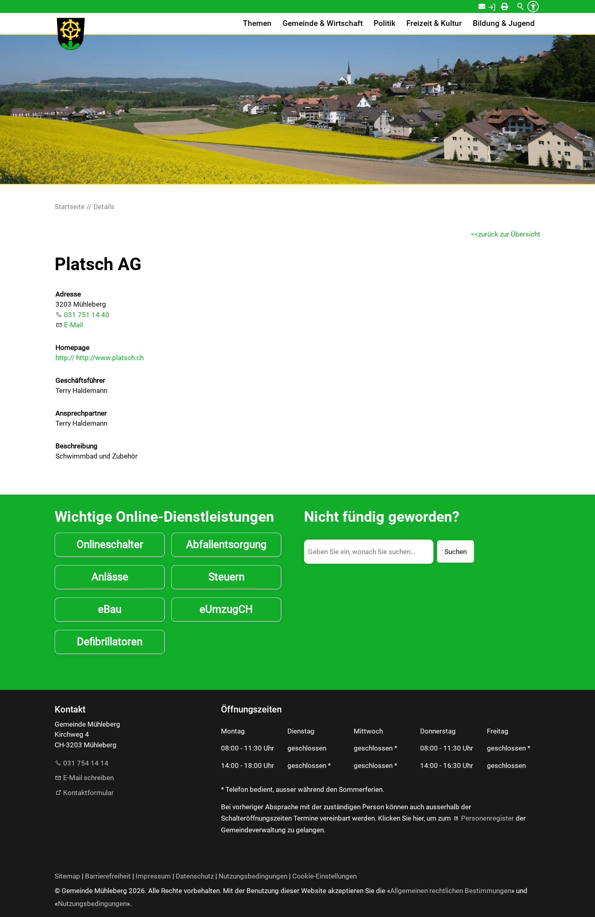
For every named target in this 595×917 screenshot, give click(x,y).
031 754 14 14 (85, 763)
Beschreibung (76, 446)
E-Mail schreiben (88, 778)
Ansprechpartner (81, 413)
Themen (257, 23)
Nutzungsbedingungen (253, 876)
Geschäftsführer (80, 380)
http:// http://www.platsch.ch (99, 358)
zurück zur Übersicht (509, 234)
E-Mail (73, 325)
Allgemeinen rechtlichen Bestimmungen (450, 891)
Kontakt (487, 6)
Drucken (511, 6)
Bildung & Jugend (504, 23)
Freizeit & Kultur (434, 23)
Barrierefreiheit (108, 876)
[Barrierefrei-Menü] (533, 6)
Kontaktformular (88, 793)
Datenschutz (195, 876)
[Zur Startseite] (71, 34)
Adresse (68, 294)
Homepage (72, 347)
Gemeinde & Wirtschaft (323, 23)
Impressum (153, 876)
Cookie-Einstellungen (324, 876)
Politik (384, 23)
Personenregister (487, 818)
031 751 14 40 (86, 315)
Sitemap (67, 876)
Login (500, 6)
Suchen (455, 552)
